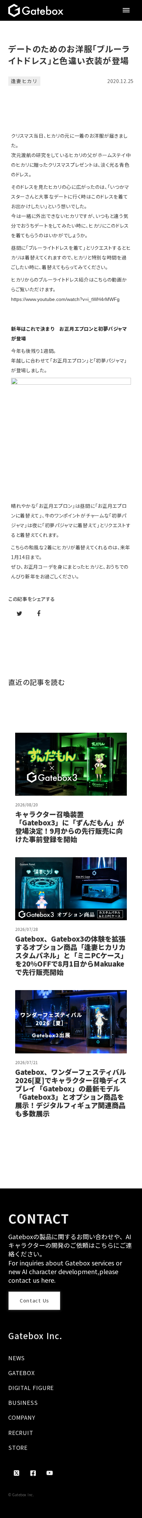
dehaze (126, 10)
